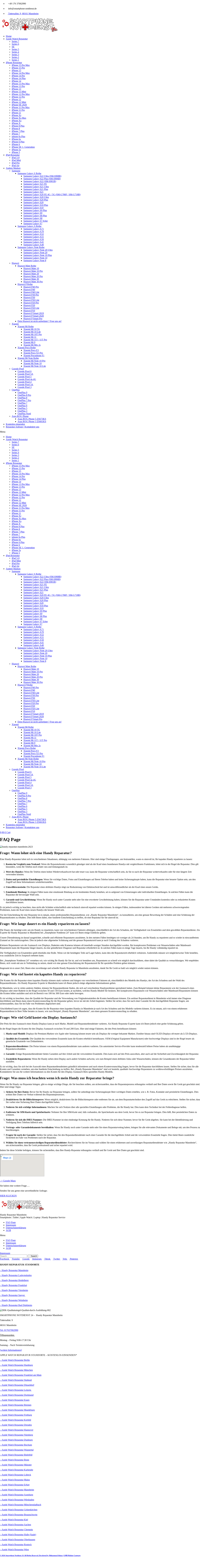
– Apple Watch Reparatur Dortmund (17, 1395)
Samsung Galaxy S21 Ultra (36, 186)
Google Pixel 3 (24, 387)
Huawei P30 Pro (31, 295)
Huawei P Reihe (25, 284)
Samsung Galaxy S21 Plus (35, 189)
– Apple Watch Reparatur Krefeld (15, 1420)
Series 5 (15, 49)
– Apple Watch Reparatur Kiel (14, 1519)
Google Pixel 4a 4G (27, 379)
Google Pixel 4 (24, 382)
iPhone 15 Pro (18, 68)
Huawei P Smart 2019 (33, 313)
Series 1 (15, 60)
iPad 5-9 (15, 157)
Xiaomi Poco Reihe (27, 347)
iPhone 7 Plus (18, 131)
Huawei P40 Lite (31, 292)
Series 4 (15, 52)
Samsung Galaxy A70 (33, 231)
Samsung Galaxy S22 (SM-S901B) (39, 181)
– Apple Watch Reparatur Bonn (14, 1460)
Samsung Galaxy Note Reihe (31, 247)
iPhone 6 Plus (18, 141)
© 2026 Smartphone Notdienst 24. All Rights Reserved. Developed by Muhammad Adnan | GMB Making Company (40, 1555)
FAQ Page (11, 1222)
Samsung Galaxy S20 (33, 202)
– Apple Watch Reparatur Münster (16, 1465)
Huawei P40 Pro (31, 287)
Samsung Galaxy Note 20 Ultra (38, 250)
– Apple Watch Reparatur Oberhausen (17, 1539)
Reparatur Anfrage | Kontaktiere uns (22, 427)
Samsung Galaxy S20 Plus (35, 200)
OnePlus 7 (22, 403)
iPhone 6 (16, 144)
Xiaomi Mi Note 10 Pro (34, 361)
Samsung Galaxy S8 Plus (35, 215)
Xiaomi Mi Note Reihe (28, 358)
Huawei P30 (29, 297)
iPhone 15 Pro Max (21, 65)
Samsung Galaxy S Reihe (29, 173)
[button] (100, 432)
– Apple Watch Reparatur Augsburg (16, 1494)
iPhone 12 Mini (19, 102)
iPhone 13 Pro (18, 86)
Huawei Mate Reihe (27, 266)
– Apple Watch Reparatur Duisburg (16, 1440)
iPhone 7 (16, 134)
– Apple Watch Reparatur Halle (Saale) (18, 1534)
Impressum (11, 1225)
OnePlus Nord (24, 413)
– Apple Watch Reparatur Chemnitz (16, 1529)
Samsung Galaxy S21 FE (35, 184)
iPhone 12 (16, 99)
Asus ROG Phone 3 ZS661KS (32, 421)
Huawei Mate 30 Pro (33, 281)
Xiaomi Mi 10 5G (31, 329)
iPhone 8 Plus (18, 126)
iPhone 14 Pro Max (21, 73)
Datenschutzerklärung (16, 1227)
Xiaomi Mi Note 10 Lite (34, 366)
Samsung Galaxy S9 (32, 213)
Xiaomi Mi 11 (29, 337)
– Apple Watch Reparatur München (16, 1370)
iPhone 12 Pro (18, 97)
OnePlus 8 (22, 397)
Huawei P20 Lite (31, 308)
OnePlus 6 (22, 405)
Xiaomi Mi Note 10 (32, 363)
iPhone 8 (16, 128)
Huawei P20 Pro (31, 302)
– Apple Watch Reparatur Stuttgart (16, 1380)
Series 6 (15, 44)
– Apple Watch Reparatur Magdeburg (17, 1410)
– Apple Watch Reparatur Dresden (16, 1425)
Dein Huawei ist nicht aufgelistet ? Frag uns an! (39, 321)
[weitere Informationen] (11, 1350)
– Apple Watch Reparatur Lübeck (15, 1474)
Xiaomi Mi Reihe (26, 326)
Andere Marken (13, 168)
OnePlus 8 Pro (24, 395)
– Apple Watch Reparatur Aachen (15, 1524)
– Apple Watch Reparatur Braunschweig (18, 1514)
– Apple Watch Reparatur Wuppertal (17, 1450)
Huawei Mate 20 (31, 273)
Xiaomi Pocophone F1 (33, 355)
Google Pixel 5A (25, 374)
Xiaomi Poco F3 (31, 350)
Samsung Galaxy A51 (33, 236)
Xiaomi (15, 324)
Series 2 (15, 57)
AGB (8, 1230)
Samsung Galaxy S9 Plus (35, 210)
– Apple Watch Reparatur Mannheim (17, 1489)
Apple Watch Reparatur (17, 39)
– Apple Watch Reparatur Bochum (16, 1445)
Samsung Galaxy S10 (33, 207)
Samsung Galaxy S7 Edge (35, 221)
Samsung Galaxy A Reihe (29, 226)
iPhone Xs (16, 120)
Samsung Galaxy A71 (33, 229)
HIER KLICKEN (8, 1195)
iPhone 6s (16, 139)
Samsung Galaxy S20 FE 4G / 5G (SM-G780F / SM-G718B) (52, 194)
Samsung (16, 171)
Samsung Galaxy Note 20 (35, 252)
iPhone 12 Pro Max (21, 94)
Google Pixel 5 (24, 376)
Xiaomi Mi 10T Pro (32, 334)
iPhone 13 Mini (19, 91)
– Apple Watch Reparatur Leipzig (16, 1390)
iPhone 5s (16, 149)
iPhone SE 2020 (19, 105)
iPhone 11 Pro (18, 110)
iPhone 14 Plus (19, 78)
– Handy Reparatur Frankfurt (13, 1285)
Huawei (15, 263)
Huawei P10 (29, 310)
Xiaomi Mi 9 (29, 342)
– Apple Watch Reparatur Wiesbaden (17, 1499)
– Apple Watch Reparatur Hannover (16, 1430)
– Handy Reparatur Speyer (12, 1295)
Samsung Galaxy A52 (33, 234)
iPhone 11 (16, 112)
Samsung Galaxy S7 (32, 223)
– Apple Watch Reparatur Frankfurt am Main (20, 1375)
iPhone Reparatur (14, 62)
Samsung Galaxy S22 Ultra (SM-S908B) (42, 176)
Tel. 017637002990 (9, 1330)
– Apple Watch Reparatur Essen (14, 1400)
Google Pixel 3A (25, 384)
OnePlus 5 (22, 408)
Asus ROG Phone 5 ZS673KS (32, 419)
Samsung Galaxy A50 (33, 239)
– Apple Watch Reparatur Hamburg (16, 1365)
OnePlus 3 (22, 411)
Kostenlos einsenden (15, 424)
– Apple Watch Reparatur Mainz (15, 1479)
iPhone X (16, 123)
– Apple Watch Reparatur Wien (14, 1549)
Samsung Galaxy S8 (32, 218)
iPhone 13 (16, 89)
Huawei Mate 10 (31, 268)
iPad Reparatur (13, 155)
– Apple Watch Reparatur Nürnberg (16, 1435)
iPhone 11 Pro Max (21, 107)
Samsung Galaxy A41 (33, 242)
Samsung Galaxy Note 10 (35, 258)
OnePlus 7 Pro (24, 400)
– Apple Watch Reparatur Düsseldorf (17, 1385)
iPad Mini (16, 160)
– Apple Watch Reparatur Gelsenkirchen (18, 1509)
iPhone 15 (16, 70)
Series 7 (15, 41)
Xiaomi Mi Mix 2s (32, 345)
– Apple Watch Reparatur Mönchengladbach (20, 1504)
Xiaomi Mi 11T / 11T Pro (35, 339)
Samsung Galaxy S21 (33, 192)
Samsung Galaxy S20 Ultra (36, 197)
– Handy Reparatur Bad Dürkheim (16, 1305)
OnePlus (16, 390)
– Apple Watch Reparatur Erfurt (14, 1484)
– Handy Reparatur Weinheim (14, 1300)
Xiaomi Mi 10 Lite (32, 332)
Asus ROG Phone (20, 416)
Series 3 (15, 54)
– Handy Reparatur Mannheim (14, 1270)
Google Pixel (18, 368)
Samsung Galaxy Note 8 (34, 260)
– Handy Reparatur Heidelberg (14, 1280)
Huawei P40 (29, 289)
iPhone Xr (16, 115)
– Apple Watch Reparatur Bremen (15, 1405)
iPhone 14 (16, 81)
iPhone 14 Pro (18, 75)
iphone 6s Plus (18, 136)
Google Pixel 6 (24, 371)
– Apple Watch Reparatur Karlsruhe (16, 1470)
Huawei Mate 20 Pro (33, 276)
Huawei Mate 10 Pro (33, 271)
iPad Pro (16, 163)
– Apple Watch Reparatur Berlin (15, 1360)
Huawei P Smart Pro (32, 318)
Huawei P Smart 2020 (33, 316)
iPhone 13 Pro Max (21, 83)
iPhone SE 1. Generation (23, 147)
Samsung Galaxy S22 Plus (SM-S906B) (42, 178)
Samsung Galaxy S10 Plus (35, 205)
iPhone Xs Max (19, 118)
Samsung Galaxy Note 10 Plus (37, 255)
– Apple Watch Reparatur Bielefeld (16, 1455)
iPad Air (15, 165)
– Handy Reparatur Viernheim (14, 1290)
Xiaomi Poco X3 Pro (33, 353)
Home (9, 36)
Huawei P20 (29, 305)
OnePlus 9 (22, 392)
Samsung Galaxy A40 (33, 244)
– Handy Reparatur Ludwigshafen (16, 1275)
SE (13, 46)
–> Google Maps (8, 1180)
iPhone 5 (16, 152)
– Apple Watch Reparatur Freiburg (16, 1415)
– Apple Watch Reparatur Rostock (16, 1544)
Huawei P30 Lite (31, 300)
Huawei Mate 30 (31, 279)
